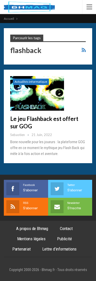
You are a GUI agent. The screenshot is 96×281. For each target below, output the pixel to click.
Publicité (64, 238)
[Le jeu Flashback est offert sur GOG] (37, 93)
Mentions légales (31, 238)
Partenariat (21, 249)
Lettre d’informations (59, 249)
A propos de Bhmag (32, 228)
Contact (66, 228)
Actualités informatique (31, 82)
